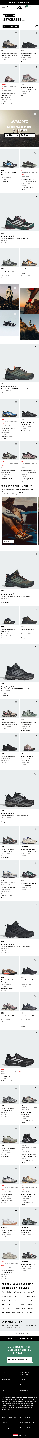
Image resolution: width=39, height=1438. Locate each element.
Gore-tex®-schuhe (18, 1313)
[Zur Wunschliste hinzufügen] (16, 34)
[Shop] (19, 8)
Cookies (4, 1422)
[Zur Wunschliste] (8, 7)
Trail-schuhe (6, 1292)
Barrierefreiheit (25, 1428)
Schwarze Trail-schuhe (31, 1305)
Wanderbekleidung (9, 1312)
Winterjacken (31, 1296)
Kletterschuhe (19, 1304)
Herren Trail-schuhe (6, 1301)
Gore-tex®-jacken (31, 1292)
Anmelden (10, 1338)
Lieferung (5, 1372)
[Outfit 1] (19, 521)
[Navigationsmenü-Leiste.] (3, 7)
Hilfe (3, 1390)
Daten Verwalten (25, 1417)
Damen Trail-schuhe (6, 1305)
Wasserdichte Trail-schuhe (7, 1296)
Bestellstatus (6, 1379)
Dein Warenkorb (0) (26, 1338)
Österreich (22, 1435)
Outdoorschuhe (32, 1300)
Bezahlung (23, 1385)
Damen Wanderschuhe (19, 1301)
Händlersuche (24, 1390)
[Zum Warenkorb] (35, 7)
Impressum (5, 1385)
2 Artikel (6, 541)
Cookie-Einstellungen (9, 1417)
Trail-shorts (6, 1308)
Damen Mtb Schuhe (31, 1313)
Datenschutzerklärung (27, 1422)
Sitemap (22, 1379)
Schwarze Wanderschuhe (32, 1309)
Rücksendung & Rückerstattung (25, 1373)
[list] (16, 26)
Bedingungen (6, 1428)
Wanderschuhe (19, 1292)
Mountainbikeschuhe (21, 1308)
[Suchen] (30, 7)
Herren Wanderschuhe (19, 1296)
